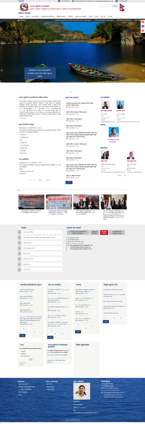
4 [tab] (75, 92)
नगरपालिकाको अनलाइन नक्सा (117, 232)
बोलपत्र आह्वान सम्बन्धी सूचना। (26, 296)
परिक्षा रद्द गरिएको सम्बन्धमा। (73, 176)
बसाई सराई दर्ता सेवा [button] (28, 259)
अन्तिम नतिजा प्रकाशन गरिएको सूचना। (91, 20)
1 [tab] (69, 92)
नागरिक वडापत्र (50, 389)
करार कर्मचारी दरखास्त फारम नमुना (110, 313)
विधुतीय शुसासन (61, 16)
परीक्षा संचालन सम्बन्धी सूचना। (111, 20)
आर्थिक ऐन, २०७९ (79, 312)
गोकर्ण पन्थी (104, 161)
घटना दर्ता (48, 384)
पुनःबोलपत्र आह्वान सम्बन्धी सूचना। (27, 289)
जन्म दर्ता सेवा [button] (26, 269)
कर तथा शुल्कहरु (22, 392)
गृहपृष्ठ (21, 16)
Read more (23, 118)
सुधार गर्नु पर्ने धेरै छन (25, 356)
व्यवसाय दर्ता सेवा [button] (27, 243)
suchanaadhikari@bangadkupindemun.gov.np (85, 412)
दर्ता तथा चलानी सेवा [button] (28, 232)
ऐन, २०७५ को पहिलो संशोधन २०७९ (83, 305)
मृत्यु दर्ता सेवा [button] (26, 264)
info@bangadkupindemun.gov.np (80, 247)
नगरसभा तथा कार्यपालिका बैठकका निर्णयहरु (78, 232)
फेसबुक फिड (104, 233)
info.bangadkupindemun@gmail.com (81, 245)
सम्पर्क (96, 16)
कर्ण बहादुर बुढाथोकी (106, 110)
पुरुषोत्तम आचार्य (121, 110)
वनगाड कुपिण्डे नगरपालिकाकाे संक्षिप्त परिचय (33, 97)
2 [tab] (71, 92)
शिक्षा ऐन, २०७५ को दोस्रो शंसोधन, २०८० (84, 298)
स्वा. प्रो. (103, 16)
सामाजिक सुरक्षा (50, 387)
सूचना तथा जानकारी (80, 16)
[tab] (40, 232)
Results (21, 364)
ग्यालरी (90, 16)
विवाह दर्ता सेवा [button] (26, 253)
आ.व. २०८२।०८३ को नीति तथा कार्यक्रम (57, 315)
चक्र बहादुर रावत (131, 161)
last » (48, 180)
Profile (110, 16)
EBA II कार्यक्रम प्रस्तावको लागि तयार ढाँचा (112, 301)
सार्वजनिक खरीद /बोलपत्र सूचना (26, 387)
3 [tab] (73, 92)
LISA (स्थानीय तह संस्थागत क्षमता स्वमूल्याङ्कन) (57, 355)
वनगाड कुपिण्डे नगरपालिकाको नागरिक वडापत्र (113, 289)
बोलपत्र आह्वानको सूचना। (25, 303)
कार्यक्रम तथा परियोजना (47, 16)
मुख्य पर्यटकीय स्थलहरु (26, 124)
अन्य (22, 335)
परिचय (27, 16)
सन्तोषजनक (23, 354)
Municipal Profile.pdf (27, 171)
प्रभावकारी (23, 351)
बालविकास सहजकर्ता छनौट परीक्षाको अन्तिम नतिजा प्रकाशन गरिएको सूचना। (60, 20)
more (69, 182)
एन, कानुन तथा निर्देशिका (24, 389)
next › (40, 180)
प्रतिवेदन (70, 16)
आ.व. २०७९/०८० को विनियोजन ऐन (83, 318)
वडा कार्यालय (35, 16)
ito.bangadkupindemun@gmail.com (81, 249)
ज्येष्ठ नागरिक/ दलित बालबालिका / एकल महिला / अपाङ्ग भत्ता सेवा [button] (39, 237)
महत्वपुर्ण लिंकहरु (94, 232)
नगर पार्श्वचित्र (24, 159)
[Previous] (2, 70)
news (20, 395)
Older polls (22, 362)
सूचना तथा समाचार (23, 384)
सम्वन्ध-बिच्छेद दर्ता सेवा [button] (28, 248)
